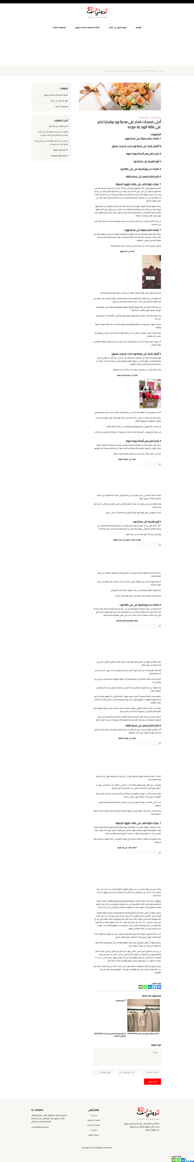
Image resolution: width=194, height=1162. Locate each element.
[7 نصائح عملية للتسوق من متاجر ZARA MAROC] (144, 1013)
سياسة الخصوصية (93, 1120)
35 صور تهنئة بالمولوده (59, 155)
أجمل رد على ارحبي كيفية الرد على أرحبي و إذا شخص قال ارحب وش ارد (51, 142)
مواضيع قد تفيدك (59, 27)
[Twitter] (154, 987)
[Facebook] (159, 987)
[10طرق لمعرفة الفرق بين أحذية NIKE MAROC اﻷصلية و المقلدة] (110, 1013)
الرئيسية (138, 27)
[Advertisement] (97, 49)
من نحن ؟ (93, 1115)
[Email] (141, 987)
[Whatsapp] (145, 987)
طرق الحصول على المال (117, 27)
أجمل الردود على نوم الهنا (58, 126)
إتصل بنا (93, 1130)
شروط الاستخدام (94, 1125)
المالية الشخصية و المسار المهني (87, 27)
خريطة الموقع (93, 1135)
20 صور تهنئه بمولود (60, 149)
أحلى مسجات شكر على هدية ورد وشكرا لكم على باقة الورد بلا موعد (129, 124)
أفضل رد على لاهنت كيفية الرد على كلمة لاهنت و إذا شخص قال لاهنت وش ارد (53, 133)
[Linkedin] (150, 987)
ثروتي (161, 70)
